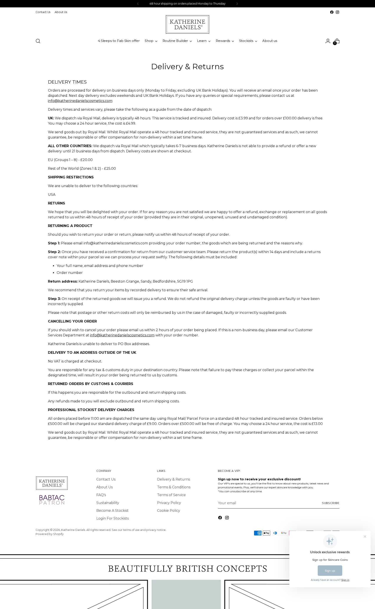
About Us (104, 487)
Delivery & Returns (173, 479)
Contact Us (105, 479)
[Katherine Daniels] (187, 24)
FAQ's (101, 495)
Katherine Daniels (73, 530)
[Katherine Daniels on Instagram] (337, 12)
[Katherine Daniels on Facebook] (332, 12)
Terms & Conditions (173, 487)
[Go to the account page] (328, 41)
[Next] (237, 3)
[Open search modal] (38, 41)
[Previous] (138, 3)
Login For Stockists (112, 518)
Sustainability (107, 503)
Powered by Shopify (50, 534)
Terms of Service (171, 495)
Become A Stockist (112, 511)
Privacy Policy (169, 503)
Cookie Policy (168, 511)
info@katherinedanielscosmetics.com (80, 101)
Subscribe (330, 503)
